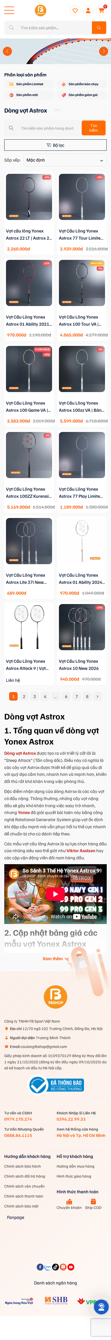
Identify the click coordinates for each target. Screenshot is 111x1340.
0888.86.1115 (18, 1135)
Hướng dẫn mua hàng (75, 1166)
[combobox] (65, 160)
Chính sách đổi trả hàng (24, 1176)
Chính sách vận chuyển (24, 1186)
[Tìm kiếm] (99, 27)
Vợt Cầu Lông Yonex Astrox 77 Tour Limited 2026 (81, 235)
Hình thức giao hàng (74, 1176)
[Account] (88, 10)
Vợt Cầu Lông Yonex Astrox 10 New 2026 (79, 664)
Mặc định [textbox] (35, 160)
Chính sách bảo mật (21, 1206)
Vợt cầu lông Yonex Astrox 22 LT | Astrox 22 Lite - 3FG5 (29, 235)
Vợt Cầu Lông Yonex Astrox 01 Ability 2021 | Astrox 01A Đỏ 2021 (29, 321)
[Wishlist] (75, 10)
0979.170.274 (18, 1118)
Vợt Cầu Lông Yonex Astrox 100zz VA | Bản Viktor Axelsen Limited (80, 407)
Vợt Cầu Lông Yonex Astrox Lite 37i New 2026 (25, 579)
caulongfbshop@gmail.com (38, 1046)
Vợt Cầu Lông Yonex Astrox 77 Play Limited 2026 (80, 493)
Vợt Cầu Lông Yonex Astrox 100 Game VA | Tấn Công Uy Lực (27, 407)
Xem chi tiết (29, 226)
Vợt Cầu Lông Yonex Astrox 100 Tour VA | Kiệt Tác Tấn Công (79, 321)
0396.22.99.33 (71, 1118)
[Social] (40, 1269)
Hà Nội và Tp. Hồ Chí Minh (81, 1135)
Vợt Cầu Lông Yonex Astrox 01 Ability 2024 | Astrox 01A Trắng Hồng (82, 579)
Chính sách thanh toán (23, 1196)
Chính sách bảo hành (22, 1166)
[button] (7, 51)
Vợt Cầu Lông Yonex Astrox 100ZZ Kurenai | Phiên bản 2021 (28, 493)
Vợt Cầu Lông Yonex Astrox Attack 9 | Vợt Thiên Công (26, 665)
